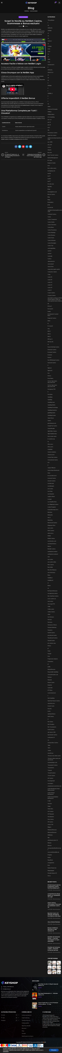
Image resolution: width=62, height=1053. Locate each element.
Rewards (50, 679)
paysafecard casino (52, 635)
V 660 (49, 801)
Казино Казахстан (52, 867)
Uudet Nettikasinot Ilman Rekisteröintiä (54, 789)
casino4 (49, 253)
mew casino (50, 528)
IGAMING (50, 449)
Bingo (49, 189)
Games (49, 420)
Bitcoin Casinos (51, 194)
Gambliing (50, 397)
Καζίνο (49, 857)
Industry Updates (52, 452)
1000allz (49, 30)
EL (48, 323)
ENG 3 (49, 336)
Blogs (49, 199)
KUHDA (43, 1042)
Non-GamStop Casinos (53, 596)
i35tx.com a (50, 444)
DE (48, 303)
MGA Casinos (51, 530)
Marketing (50, 520)
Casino (49, 216)
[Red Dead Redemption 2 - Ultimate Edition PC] (34, 996)
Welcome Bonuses (52, 832)
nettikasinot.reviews (52, 551)
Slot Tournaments (52, 727)
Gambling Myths (51, 405)
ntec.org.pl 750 (51, 603)
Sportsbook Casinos (52, 734)
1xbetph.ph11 (51, 64)
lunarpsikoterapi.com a (53, 509)
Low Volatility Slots (52, 501)
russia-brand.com (52, 692)
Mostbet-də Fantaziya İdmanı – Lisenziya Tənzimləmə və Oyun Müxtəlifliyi (54, 939)
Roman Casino (51, 682)
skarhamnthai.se (51, 713)
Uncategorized (34, 11)
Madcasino (50, 514)
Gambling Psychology (53, 407)
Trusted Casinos (51, 772)
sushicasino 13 (51, 737)
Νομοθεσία (50, 860)
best (49, 165)
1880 (49, 59)
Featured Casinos (52, 362)
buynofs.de (50, 207)
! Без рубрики (51, 20)
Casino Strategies (52, 243)
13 (48, 38)
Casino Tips (50, 245)
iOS (48, 462)
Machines (50, 512)
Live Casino (50, 488)
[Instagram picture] (50, 963)
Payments (50, 630)
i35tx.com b (50, 446)
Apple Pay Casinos (52, 135)
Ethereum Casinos (52, 349)
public (49, 666)
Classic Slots (51, 266)
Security (50, 708)
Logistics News (51, 496)
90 (48, 104)
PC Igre (3, 1017)
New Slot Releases (52, 569)
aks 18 (49, 124)
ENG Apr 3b (50, 341)
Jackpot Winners (52, 467)
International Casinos (53, 459)
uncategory (50, 783)
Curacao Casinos (52, 295)
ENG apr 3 (50, 339)
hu (48, 441)
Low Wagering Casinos (53, 504)
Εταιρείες (50, 854)
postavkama (5, 1051)
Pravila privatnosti (26, 1020)
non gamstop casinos (53, 593)
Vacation (50, 803)
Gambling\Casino (52, 415)
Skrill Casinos (51, 716)
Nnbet (49, 585)
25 (48, 80)
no (48, 588)
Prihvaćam (53, 1050)
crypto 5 (50, 290)
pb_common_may (52, 643)
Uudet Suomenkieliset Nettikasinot (53, 797)
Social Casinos (51, 729)
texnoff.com (50, 753)
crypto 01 (50, 277)
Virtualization (51, 816)
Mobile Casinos (51, 538)
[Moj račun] (59, 2)
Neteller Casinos (51, 548)
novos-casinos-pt (52, 598)
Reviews (50, 677)
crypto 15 (50, 282)
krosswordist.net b (52, 475)
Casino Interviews (52, 224)
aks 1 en (49, 119)
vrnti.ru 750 (50, 824)
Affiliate (49, 111)
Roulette (50, 685)
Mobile (49, 535)
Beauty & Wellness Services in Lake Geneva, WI (53, 929)
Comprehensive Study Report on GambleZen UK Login (54, 895)
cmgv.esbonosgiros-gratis (54, 269)
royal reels (50, 687)
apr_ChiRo (50, 142)
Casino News (51, 227)
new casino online (52, 562)
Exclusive (50, 354)
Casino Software (51, 240)
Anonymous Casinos (52, 132)
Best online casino (52, 168)
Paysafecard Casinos (52, 637)
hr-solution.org (51, 439)
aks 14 (49, 122)
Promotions (50, 661)
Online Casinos (51, 611)
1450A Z (50, 41)
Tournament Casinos (53, 765)
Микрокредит (51, 870)
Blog (49, 197)
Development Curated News (53, 314)
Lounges (50, 499)
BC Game (50, 160)
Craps (49, 274)
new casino (50, 559)
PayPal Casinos (51, 632)
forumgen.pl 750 (51, 389)
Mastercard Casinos (52, 522)
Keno (49, 473)
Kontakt (24, 1033)
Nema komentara (56, 890)
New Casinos (51, 564)
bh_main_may (51, 184)
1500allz (49, 46)
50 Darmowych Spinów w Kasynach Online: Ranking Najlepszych (54, 886)
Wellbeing (50, 835)
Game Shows (51, 418)
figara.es (50, 368)
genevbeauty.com (52, 423)
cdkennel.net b (51, 261)
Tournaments (51, 767)
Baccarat (50, 152)
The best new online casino (54, 755)
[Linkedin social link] (26, 146)
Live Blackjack (51, 486)
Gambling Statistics (52, 410)
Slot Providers (51, 724)
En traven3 (50, 326)
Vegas (49, 806)
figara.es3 (50, 370)
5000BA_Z (50, 93)
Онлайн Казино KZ (52, 873)
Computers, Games (52, 271)
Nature (49, 546)
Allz (48, 130)
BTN (49, 204)
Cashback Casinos (52, 214)
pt (48, 664)
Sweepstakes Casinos (53, 742)
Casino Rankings (51, 232)
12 (48, 35)
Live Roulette (51, 494)
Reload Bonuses (51, 669)
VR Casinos (50, 821)
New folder (50, 567)
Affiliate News (51, 114)
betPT (49, 181)
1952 (49, 62)
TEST (49, 747)
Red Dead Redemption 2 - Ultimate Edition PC (48, 994)
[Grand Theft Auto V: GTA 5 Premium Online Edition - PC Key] (34, 1005)
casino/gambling (51, 248)
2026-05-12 (50, 72)
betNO (49, 178)
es (48, 344)
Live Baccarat (51, 483)
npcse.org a (50, 601)
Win (49, 837)
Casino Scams (51, 237)
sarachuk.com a (51, 703)
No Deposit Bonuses (52, 590)
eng (48, 328)
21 (48, 75)
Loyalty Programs (52, 507)
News (49, 575)
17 (48, 56)
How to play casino (52, 436)
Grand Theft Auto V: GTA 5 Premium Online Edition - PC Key (48, 1003)
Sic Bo (49, 711)
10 (48, 25)
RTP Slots (50, 690)
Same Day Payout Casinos (54, 700)
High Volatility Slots (52, 433)
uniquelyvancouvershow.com (54, 786)
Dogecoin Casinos (52, 318)
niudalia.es (50, 577)
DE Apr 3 (50, 306)
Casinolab (50, 256)
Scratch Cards (51, 706)
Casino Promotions (52, 230)
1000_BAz (50, 28)
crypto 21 (50, 284)
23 (48, 77)
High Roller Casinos (52, 431)
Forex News (50, 378)
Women (49, 842)
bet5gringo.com (51, 170)
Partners (50, 619)
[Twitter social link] (19, 146)
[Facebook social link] (16, 146)
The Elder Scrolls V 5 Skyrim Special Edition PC (48, 984)
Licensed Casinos (52, 478)
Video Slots (50, 808)
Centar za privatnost (26, 1015)
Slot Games (50, 721)
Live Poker (50, 491)
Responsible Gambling (53, 672)
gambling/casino (51, 412)
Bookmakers (50, 202)
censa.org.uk (51, 264)
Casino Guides (51, 222)
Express (49, 357)
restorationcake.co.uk (53, 674)
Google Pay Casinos (52, 425)
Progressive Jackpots (53, 658)
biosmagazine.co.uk (52, 191)
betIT (49, 176)
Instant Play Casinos (52, 457)
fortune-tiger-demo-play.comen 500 (52, 385)
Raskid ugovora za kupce (27, 1036)
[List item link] (15, 987)
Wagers (49, 827)
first (49, 373)
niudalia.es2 (50, 580)
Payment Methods (52, 627)
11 (48, 33)
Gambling (50, 399)
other (49, 614)
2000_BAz (50, 69)
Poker (49, 651)
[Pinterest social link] (23, 146)
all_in (49, 127)
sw (48, 740)
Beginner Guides (52, 163)
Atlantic (49, 149)
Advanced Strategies (53, 109)
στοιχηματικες (51, 862)
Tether (49, 750)
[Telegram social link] (30, 146)
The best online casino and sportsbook (54, 759)
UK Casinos (50, 778)
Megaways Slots (51, 525)
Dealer (49, 311)
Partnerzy (50, 622)
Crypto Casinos (51, 292)
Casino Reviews (51, 235)
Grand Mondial (51, 428)
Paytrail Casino (51, 640)
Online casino (51, 609)
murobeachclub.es (52, 543)
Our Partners (51, 617)
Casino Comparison (52, 219)
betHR (49, 173)
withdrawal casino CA (53, 840)
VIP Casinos (50, 811)
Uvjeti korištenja (25, 1017)
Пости (49, 875)
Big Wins (50, 186)
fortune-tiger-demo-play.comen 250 (52, 381)
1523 (49, 51)
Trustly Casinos (51, 775)
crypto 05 (50, 279)
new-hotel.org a (51, 572)
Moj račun (24, 1028)
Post (49, 656)
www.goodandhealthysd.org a (54, 848)
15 (48, 43)
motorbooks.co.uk (52, 541)
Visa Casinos (51, 819)
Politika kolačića (25, 1023)
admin (49, 106)
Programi (3, 1020)
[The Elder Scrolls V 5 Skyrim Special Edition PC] (34, 986)
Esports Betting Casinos (53, 347)
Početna (26, 11)
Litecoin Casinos (51, 480)
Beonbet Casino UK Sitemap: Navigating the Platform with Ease (54, 914)
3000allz (49, 85)
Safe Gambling (51, 698)
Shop (23, 1031)
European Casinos (52, 352)
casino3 (49, 250)
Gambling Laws (51, 402)
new (49, 556)
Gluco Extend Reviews (54, 922)
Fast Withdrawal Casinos (53, 360)
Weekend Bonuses (52, 829)
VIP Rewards (51, 814)
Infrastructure (51, 454)
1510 (49, 48)
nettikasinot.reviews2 (53, 554)
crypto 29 (50, 287)
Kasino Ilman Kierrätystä (53, 470)
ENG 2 (49, 333)
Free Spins (50, 394)
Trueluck (50, 770)
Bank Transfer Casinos (53, 155)
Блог (49, 865)
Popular (49, 653)
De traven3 (50, 308)
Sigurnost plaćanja (26, 1025)
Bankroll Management (53, 157)
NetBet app (5, 76)
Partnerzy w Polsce (52, 624)
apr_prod (50, 144)
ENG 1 (49, 331)
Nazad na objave (23, 155)
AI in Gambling (51, 117)
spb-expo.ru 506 (51, 732)
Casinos (49, 258)
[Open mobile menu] (1, 2)
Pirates (49, 645)
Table (49, 745)
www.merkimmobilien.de (53, 852)
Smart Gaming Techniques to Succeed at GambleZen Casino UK (54, 905)
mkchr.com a (50, 533)
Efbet (49, 320)
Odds (49, 606)
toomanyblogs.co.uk (52, 762)
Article (49, 147)
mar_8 (49, 517)
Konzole (3, 1015)
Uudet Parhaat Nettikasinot (51, 793)
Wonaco (50, 845)
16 (48, 54)
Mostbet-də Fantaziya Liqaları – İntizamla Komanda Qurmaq (54, 949)
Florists (49, 375)
